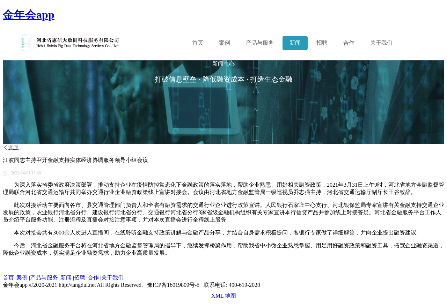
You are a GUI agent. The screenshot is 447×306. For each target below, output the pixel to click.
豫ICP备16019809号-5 (173, 285)
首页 (197, 43)
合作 (348, 43)
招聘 (322, 43)
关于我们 (381, 43)
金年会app (28, 14)
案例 (224, 43)
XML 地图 (223, 296)
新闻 (295, 43)
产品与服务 (44, 278)
